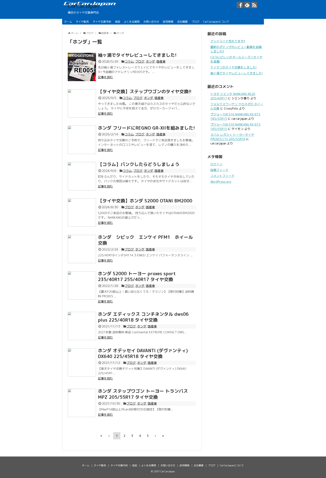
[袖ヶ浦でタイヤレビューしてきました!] (82, 67)
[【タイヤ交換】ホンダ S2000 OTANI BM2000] (82, 212)
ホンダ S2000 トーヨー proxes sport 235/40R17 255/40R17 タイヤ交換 (137, 276)
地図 (117, 21)
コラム (129, 61)
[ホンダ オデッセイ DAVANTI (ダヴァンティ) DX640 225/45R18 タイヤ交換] (82, 362)
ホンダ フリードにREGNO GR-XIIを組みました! (146, 128)
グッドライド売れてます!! (227, 41)
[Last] (163, 435)
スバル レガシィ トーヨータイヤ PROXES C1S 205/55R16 (232, 137)
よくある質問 (132, 21)
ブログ (195, 21)
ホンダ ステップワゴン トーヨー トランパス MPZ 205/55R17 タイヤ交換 (143, 394)
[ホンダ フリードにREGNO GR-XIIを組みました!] (82, 140)
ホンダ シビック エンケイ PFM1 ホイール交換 (145, 240)
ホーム (68, 21)
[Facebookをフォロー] (240, 5)
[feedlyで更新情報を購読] (247, 5)
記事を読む (105, 77)
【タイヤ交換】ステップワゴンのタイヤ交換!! (144, 91)
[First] (101, 435)
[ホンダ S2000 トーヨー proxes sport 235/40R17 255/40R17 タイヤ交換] (82, 285)
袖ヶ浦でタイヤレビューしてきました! (137, 55)
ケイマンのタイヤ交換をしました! (233, 67)
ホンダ (150, 61)
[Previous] (109, 435)
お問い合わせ (151, 21)
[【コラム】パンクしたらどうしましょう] (82, 176)
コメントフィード (222, 176)
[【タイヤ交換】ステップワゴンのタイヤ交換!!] (82, 103)
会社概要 (182, 21)
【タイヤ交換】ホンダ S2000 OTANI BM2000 (145, 201)
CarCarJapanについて (216, 21)
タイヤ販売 (82, 21)
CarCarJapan (83, 6)
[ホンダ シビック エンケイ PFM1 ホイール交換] (82, 249)
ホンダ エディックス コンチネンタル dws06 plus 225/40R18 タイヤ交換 (143, 317)
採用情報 (168, 21)
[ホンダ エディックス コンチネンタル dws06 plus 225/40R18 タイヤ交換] (82, 326)
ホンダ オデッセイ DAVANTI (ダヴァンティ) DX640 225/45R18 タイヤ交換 (143, 353)
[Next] (155, 435)
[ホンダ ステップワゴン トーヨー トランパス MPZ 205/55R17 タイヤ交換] (82, 403)
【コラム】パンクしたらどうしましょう (138, 164)
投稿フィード (219, 170)
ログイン (216, 164)
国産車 (160, 61)
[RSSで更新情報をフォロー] (254, 5)
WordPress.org (220, 182)
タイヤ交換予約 (102, 21)
